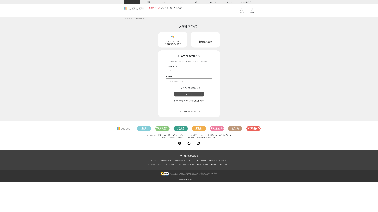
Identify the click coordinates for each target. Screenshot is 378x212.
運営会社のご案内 (202, 164)
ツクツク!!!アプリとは (155, 164)
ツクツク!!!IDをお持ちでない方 (189, 111)
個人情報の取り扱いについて (183, 160)
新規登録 (151, 8)
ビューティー (213, 2)
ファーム (229, 2)
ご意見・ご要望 (169, 164)
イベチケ (180, 2)
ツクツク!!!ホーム (129, 18)
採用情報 (213, 164)
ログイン (157, 8)
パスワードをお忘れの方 (194, 101)
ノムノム (227, 164)
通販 (148, 2)
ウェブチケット (164, 2)
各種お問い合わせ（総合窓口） (219, 160)
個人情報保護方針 (166, 160)
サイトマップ (153, 160)
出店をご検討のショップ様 (185, 164)
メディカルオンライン (246, 2)
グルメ (197, 2)
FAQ (220, 164)
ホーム (132, 2)
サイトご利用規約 (200, 160)
